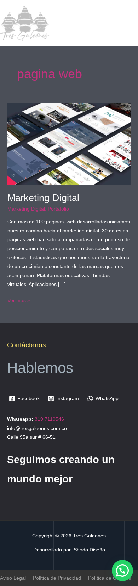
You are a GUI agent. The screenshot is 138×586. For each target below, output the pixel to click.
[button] (122, 570)
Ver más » (18, 299)
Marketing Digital (43, 197)
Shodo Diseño (89, 550)
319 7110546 (49, 419)
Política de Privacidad (57, 578)
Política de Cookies (109, 578)
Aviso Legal (13, 578)
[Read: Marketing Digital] (69, 143)
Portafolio (58, 209)
